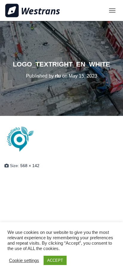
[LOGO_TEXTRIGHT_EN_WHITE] (61, 138)
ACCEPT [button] (55, 260)
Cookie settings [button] (24, 260)
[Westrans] (34, 10)
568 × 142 (29, 165)
